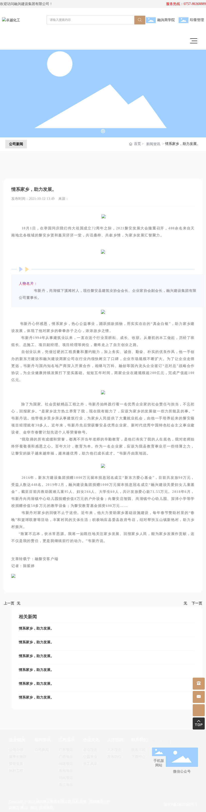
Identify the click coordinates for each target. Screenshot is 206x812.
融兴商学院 (166, 20)
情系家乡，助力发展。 (36, 628)
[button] (97, 131)
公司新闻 (16, 144)
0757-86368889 (195, 4)
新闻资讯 (153, 144)
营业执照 (46, 807)
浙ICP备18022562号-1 (180, 804)
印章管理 (197, 20)
